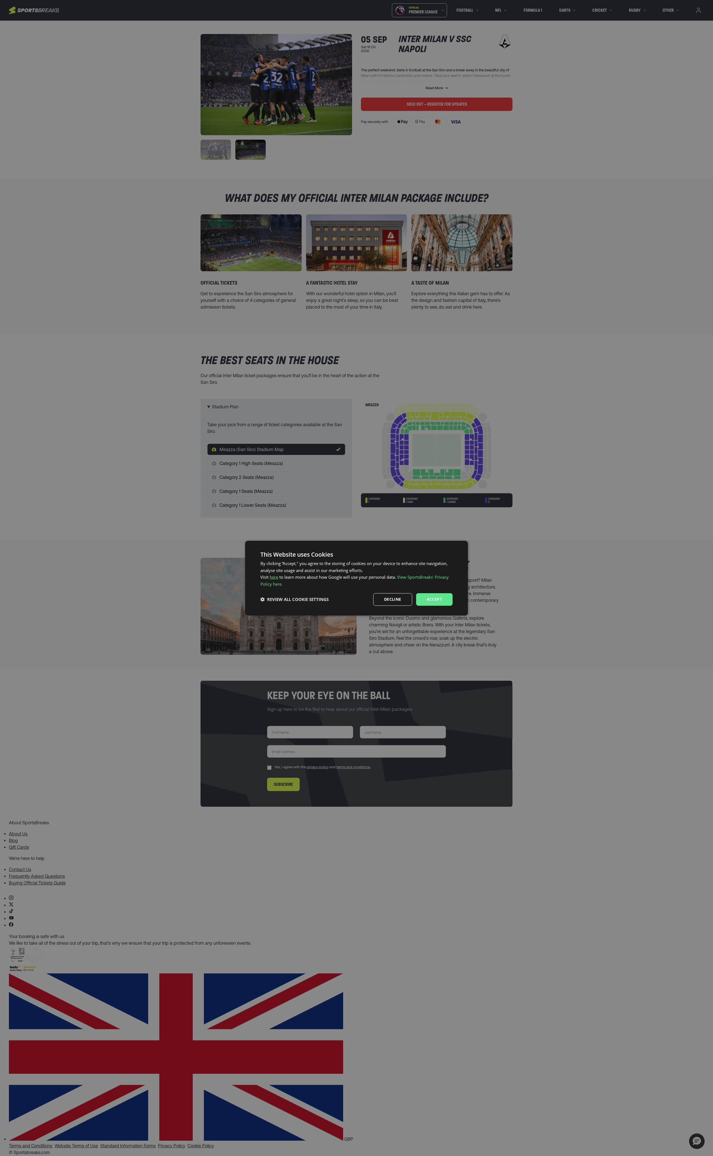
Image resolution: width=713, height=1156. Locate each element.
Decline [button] (392, 599)
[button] (294, 599)
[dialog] (356, 578)
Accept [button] (434, 599)
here (274, 577)
